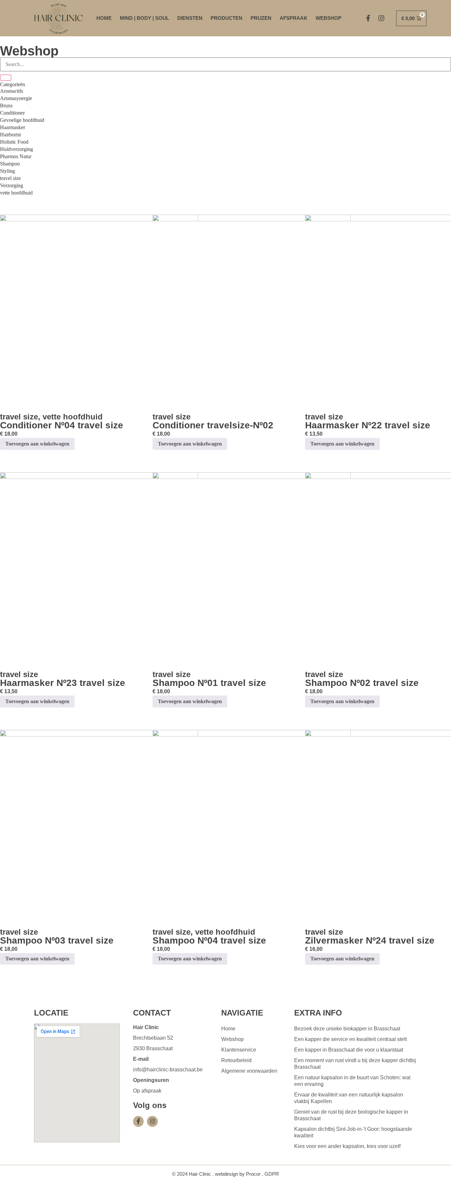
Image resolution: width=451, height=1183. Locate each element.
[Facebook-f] (368, 18)
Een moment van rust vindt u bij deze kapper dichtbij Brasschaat (355, 1064)
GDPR (271, 1174)
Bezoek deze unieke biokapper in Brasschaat (347, 1028)
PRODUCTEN (226, 18)
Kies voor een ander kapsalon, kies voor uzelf (347, 1146)
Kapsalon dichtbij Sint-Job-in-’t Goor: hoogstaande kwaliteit (353, 1132)
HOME (104, 18)
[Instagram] (381, 18)
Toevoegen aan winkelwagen (37, 444)
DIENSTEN (189, 18)
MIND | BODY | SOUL (144, 18)
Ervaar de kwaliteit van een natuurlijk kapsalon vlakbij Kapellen (348, 1098)
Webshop (232, 1039)
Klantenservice (238, 1050)
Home (228, 1028)
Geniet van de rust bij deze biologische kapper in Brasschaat (351, 1115)
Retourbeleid (236, 1060)
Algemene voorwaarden (249, 1071)
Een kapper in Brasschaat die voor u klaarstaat (348, 1050)
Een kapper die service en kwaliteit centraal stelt (350, 1039)
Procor (253, 1174)
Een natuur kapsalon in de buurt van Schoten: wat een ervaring (352, 1081)
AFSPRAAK (293, 18)
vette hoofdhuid (73, 416)
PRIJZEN (261, 18)
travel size (19, 416)
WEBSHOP (328, 18)
